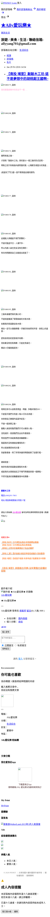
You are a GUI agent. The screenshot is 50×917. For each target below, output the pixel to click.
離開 (16, 912)
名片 (9, 62)
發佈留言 (5, 649)
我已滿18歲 (6, 912)
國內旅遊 (22, 618)
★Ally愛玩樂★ (16, 25)
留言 (29, 611)
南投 (20, 622)
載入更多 (5, 632)
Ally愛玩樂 (6, 595)
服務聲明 (30, 875)
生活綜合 (23, 50)
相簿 (9, 55)
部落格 (10, 59)
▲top (3, 626)
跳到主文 (5, 33)
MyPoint (5, 805)
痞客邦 (22, 611)
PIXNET (13, 873)
